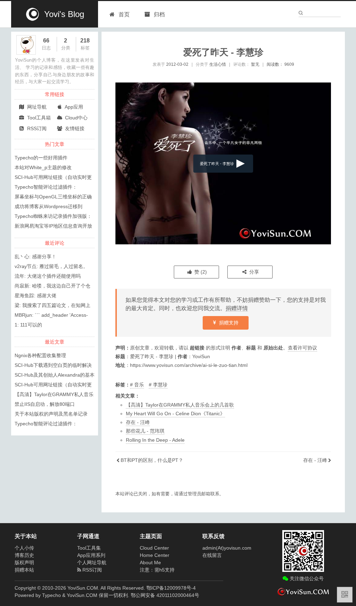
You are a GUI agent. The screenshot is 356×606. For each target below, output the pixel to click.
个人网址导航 (91, 562)
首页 (124, 14)
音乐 (139, 384)
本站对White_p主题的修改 (43, 167)
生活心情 (217, 64)
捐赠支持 (228, 322)
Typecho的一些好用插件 (41, 157)
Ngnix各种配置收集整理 (40, 355)
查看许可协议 (302, 348)
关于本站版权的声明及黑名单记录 (51, 414)
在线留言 (212, 555)
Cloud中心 (76, 117)
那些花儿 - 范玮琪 (145, 431)
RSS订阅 (36, 128)
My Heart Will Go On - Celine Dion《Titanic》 (175, 413)
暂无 (255, 64)
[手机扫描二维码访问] (345, 595)
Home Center (154, 555)
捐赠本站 (24, 570)
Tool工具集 (89, 548)
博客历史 (24, 555)
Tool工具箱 (38, 117)
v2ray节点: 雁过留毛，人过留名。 (51, 266)
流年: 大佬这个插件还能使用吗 (48, 276)
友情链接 (74, 128)
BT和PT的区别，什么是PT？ (152, 460)
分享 (253, 272)
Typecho (51, 595)
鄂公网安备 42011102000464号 (165, 595)
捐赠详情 (237, 308)
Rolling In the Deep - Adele (155, 440)
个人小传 (24, 548)
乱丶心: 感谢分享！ (35, 256)
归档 (158, 14)
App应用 (73, 107)
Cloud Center (154, 548)
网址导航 (36, 107)
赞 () (200, 272)
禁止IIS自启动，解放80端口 (45, 404)
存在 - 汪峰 (138, 422)
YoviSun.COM (82, 595)
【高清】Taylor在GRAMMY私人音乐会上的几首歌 (180, 405)
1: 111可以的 (28, 325)
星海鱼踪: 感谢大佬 (35, 295)
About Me (150, 562)
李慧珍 (160, 384)
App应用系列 (91, 555)
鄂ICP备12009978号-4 (171, 588)
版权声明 (24, 562)
